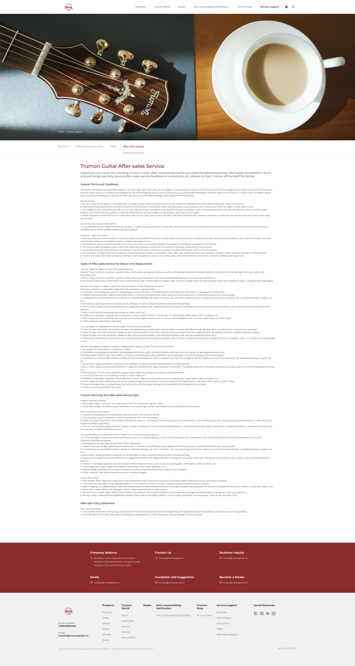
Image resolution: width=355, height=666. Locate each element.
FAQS (113, 146)
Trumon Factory (125, 629)
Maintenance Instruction (89, 146)
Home (61, 132)
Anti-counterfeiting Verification (211, 7)
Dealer (182, 7)
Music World (128, 637)
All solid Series (106, 637)
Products (140, 7)
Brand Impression (127, 618)
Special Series (106, 626)
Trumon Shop (244, 7)
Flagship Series (107, 615)
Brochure (63, 146)
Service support (269, 7)
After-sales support (133, 146)
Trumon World (162, 7)
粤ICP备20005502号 (287, 648)
